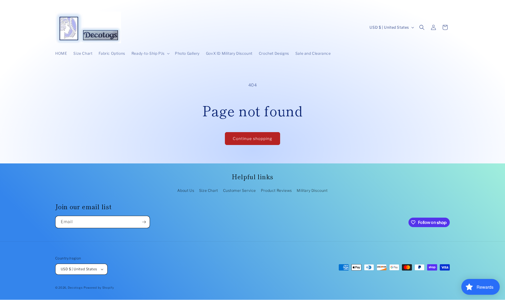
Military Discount (312, 190)
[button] (150, 53)
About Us (185, 190)
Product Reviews (276, 190)
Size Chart (208, 190)
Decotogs (75, 287)
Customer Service (239, 190)
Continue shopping (252, 138)
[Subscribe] (144, 222)
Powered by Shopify (99, 287)
